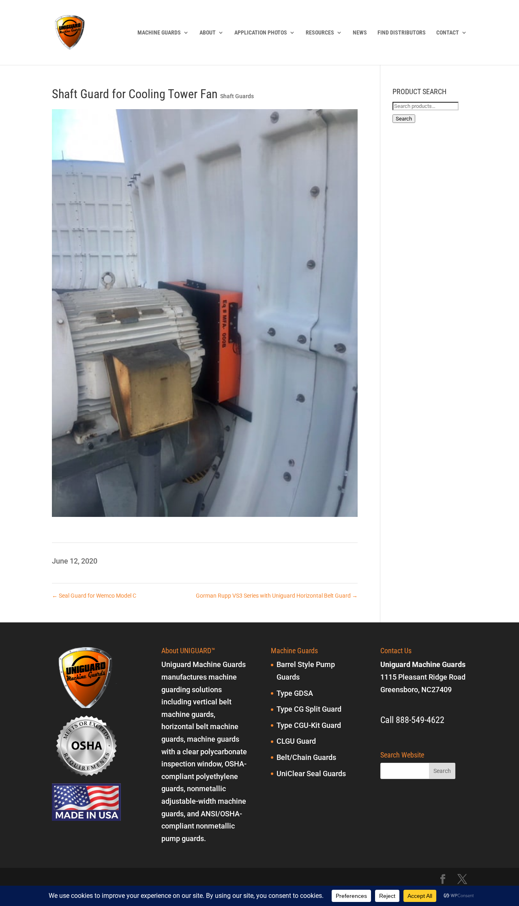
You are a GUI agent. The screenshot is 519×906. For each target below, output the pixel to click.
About (207, 33)
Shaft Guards (237, 96)
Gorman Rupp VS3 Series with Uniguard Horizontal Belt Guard (277, 595)
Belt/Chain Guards (306, 757)
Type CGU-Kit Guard (309, 725)
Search (404, 119)
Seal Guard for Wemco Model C (94, 595)
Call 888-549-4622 (412, 720)
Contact (447, 33)
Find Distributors (401, 33)
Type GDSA (295, 693)
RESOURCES (320, 33)
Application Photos (260, 33)
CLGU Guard (296, 741)
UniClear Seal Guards (311, 773)
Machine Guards (159, 33)
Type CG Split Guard (309, 709)
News (360, 33)
